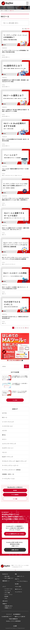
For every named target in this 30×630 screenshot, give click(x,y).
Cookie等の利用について (6, 616)
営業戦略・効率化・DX (8, 474)
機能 (16, 574)
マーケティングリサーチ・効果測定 (11, 470)
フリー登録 (15, 498)
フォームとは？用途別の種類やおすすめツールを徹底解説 (15, 169)
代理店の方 (4, 603)
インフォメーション (8, 588)
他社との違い (7, 576)
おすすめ (3, 57)
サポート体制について (9, 578)
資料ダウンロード (18, 589)
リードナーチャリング (8, 422)
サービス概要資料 (15, 494)
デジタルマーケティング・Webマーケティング (14, 175)
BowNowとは (5, 574)
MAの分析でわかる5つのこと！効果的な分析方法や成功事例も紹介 (15, 317)
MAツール (7, 57)
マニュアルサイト (18, 591)
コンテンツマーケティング (10, 264)
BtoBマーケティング (7, 457)
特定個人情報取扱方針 (13, 618)
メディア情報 (7, 592)
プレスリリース (8, 590)
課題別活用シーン (5, 580)
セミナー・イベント (8, 594)
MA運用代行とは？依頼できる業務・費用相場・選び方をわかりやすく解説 (15, 80)
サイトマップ (9, 614)
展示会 (4, 435)
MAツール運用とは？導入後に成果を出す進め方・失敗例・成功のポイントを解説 (15, 110)
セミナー (4, 439)
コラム (3, 55)
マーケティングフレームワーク (10, 465)
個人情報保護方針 (16, 614)
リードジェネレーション (8, 478)
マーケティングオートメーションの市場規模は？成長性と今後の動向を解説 (15, 51)
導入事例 (16, 583)
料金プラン (17, 579)
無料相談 (15, 490)
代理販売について (8, 607)
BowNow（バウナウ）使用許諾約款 (13, 621)
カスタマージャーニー (8, 448)
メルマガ (4, 430)
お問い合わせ (15, 550)
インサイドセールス (7, 426)
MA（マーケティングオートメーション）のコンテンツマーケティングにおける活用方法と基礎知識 (15, 258)
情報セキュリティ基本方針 (20, 616)
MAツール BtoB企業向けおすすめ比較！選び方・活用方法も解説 (15, 139)
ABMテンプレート (20, 576)
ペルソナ (4, 452)
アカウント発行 (18, 586)
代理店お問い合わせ (8, 606)
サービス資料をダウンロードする (15, 534)
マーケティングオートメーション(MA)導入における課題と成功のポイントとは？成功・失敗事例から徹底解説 (15, 199)
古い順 (28, 28)
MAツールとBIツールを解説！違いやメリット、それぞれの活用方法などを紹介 (15, 287)
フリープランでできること (22, 581)
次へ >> (26, 327)
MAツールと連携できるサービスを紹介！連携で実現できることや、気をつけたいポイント (15, 228)
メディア (4, 586)
